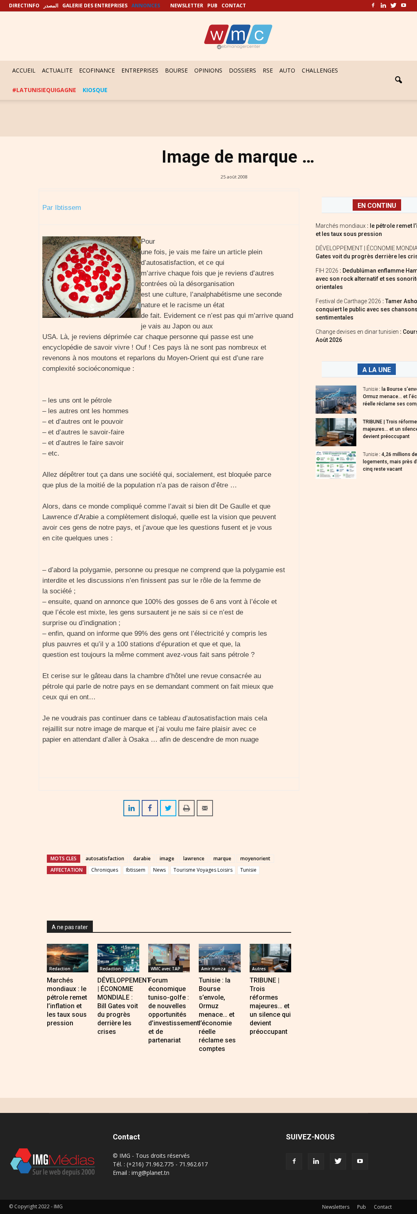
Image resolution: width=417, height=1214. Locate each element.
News (159, 869)
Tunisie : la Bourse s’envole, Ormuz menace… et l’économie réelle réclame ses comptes (217, 1014)
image (167, 858)
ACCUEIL (23, 70)
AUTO (287, 70)
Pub (361, 1206)
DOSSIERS (242, 70)
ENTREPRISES (139, 70)
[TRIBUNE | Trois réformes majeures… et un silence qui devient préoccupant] (270, 958)
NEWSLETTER (186, 5)
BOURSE (176, 70)
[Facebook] (373, 5)
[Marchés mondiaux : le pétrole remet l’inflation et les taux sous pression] (67, 958)
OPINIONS (208, 70)
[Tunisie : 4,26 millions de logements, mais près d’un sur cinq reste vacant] (336, 465)
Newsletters (335, 1206)
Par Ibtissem (61, 208)
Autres (259, 969)
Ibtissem (135, 869)
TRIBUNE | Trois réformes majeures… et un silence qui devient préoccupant (270, 1006)
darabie (142, 858)
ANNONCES (146, 5)
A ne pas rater (70, 927)
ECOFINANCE (97, 70)
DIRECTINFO (24, 5)
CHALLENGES (320, 70)
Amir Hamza (213, 969)
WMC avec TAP (165, 969)
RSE (268, 70)
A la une (376, 370)
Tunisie (248, 869)
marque (222, 858)
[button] (398, 80)
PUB (212, 5)
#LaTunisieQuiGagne (44, 90)
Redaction (59, 969)
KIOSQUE (95, 90)
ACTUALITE (57, 70)
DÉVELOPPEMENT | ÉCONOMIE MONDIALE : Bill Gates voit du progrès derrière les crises (124, 1006)
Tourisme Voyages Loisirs (203, 869)
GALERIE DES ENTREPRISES (94, 5)
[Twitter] (393, 5)
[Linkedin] (383, 5)
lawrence (193, 858)
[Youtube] (403, 5)
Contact (383, 1206)
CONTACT (234, 5)
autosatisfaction (105, 858)
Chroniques (104, 869)
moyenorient (255, 858)
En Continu (377, 205)
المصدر (51, 5)
